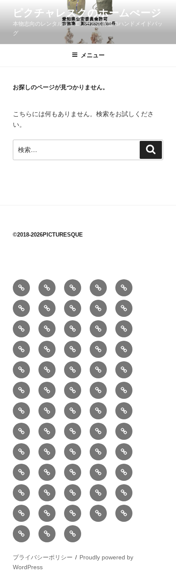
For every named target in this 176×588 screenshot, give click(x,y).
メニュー (93, 55)
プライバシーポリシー (43, 557)
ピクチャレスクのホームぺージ (87, 12)
